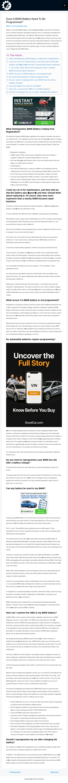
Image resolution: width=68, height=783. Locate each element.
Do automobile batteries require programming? (29, 77)
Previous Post (14, 772)
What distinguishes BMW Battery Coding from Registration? (34, 59)
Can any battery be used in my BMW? (25, 86)
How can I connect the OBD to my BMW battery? (29, 89)
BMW (8, 26)
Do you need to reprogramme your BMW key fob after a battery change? (32, 81)
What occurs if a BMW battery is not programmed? (30, 74)
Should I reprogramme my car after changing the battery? (33, 92)
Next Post (55, 772)
